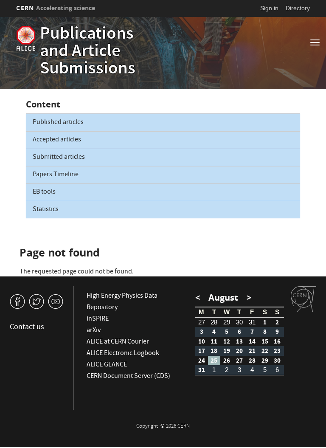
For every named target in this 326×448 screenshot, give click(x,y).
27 (201, 322)
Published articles (58, 123)
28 (214, 322)
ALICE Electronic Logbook (123, 354)
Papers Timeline (56, 175)
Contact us (27, 327)
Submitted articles (59, 157)
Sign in (269, 8)
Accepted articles (57, 140)
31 (252, 322)
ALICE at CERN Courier (118, 342)
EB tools (44, 192)
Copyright (147, 427)
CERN (55, 8)
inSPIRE (98, 319)
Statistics (46, 210)
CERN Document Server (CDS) (128, 377)
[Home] (25, 38)
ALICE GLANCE (107, 365)
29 (226, 322)
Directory (298, 8)
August (223, 297)
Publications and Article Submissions (87, 52)
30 (239, 322)
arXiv (94, 331)
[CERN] (303, 299)
